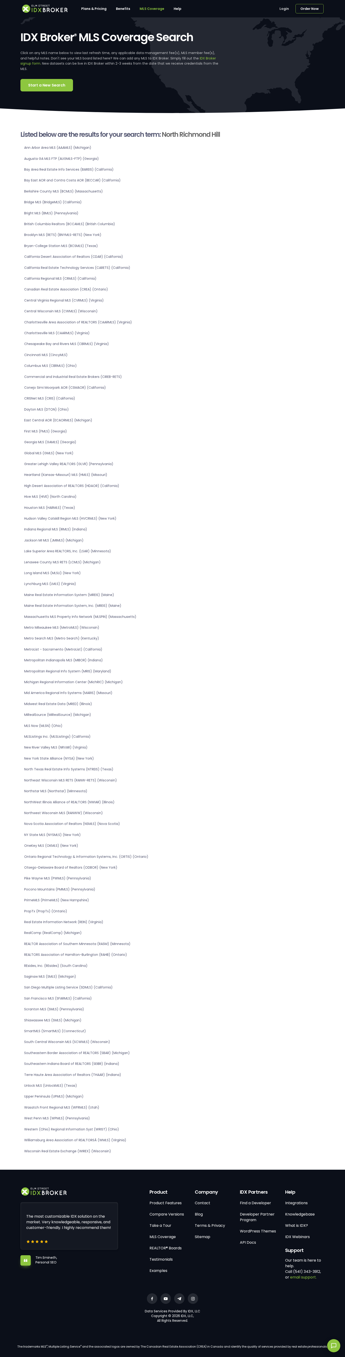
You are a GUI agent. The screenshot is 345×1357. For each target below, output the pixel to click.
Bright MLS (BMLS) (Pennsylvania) (51, 213)
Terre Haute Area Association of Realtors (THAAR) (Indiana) (72, 1074)
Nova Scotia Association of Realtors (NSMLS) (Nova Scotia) (72, 823)
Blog (199, 1214)
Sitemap (202, 1236)
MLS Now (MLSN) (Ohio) (43, 725)
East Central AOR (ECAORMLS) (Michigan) (58, 420)
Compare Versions (167, 1214)
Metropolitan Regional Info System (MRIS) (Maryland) (67, 671)
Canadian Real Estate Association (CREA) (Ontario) (66, 289)
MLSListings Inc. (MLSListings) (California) (57, 736)
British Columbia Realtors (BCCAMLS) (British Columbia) (69, 224)
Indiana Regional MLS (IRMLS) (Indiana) (55, 529)
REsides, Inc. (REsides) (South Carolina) (56, 965)
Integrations (296, 1203)
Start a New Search (46, 85)
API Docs (248, 1242)
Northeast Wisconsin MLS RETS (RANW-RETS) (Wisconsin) (70, 780)
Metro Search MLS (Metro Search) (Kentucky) (61, 638)
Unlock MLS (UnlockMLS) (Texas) (50, 1085)
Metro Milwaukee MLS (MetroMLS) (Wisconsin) (61, 627)
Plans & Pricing (94, 8)
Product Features (166, 1203)
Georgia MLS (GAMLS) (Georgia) (50, 442)
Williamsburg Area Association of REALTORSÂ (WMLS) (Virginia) (75, 1140)
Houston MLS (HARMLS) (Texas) (49, 507)
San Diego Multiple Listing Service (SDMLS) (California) (68, 987)
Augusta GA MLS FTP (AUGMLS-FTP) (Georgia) (61, 158)
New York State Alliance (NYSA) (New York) (59, 758)
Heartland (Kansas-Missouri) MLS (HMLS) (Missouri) (65, 474)
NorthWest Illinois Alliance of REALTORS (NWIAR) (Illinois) (69, 802)
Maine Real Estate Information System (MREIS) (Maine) (69, 594)
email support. (303, 1277)
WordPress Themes (258, 1231)
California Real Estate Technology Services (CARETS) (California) (77, 267)
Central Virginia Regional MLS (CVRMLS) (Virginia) (64, 300)
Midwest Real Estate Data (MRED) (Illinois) (58, 704)
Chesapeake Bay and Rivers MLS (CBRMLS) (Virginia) (66, 343)
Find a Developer (255, 1203)
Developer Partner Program (257, 1217)
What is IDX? (296, 1225)
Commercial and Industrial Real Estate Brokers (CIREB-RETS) (73, 376)
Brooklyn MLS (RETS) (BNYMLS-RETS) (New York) (62, 234)
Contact (202, 1203)
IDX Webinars (297, 1236)
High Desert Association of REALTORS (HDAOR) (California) (71, 485)
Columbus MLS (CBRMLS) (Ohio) (50, 365)
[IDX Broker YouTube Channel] (166, 1298)
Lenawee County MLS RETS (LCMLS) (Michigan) (62, 562)
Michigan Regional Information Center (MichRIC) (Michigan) (73, 682)
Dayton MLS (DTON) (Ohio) (46, 409)
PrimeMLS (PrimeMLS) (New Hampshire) (56, 900)
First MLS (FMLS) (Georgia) (45, 431)
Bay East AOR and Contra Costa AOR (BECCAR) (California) (72, 180)
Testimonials (161, 1259)
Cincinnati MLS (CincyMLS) (46, 355)
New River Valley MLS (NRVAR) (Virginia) (56, 747)
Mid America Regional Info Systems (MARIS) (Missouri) (68, 692)
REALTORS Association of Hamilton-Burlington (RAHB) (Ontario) (75, 954)
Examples (158, 1270)
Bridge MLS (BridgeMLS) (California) (53, 202)
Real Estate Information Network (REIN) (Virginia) (63, 922)
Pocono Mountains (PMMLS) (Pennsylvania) (59, 889)
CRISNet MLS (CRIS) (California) (49, 398)
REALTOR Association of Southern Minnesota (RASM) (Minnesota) (77, 943)
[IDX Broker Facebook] (152, 1298)
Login (284, 8)
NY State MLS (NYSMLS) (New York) (52, 834)
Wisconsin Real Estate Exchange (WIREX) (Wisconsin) (67, 1151)
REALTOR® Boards (166, 1248)
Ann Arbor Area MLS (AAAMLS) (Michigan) (57, 147)
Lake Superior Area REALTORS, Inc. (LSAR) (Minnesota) (67, 551)
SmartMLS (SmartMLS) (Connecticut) (55, 1031)
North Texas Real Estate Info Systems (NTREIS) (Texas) (68, 769)
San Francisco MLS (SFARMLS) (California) (58, 998)
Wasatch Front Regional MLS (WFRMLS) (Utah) (61, 1107)
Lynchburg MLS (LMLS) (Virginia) (50, 583)
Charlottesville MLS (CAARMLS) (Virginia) (57, 333)
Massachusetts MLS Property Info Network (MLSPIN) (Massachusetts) (80, 616)
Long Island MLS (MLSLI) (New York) (52, 573)
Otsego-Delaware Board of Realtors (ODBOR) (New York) (70, 867)
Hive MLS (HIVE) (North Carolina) (50, 496)
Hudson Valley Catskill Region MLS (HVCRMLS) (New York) (70, 518)
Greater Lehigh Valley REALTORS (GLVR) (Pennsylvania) (68, 464)
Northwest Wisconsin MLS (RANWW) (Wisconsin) (63, 813)
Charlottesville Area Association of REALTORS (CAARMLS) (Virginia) (78, 322)
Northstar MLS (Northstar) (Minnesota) (55, 791)
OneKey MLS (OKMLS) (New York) (51, 845)
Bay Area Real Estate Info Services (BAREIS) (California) (69, 169)
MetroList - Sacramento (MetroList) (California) (63, 649)
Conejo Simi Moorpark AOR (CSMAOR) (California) (65, 387)
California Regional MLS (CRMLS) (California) (60, 278)
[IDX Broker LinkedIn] (179, 1298)
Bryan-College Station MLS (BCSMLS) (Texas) (61, 245)
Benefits (123, 8)
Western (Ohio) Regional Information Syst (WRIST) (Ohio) (71, 1129)
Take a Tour (160, 1225)
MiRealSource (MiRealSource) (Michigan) (57, 714)
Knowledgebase (300, 1214)
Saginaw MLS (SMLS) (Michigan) (50, 976)
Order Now (309, 8)
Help (177, 8)
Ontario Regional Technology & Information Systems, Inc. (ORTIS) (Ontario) (86, 856)
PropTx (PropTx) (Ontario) (45, 911)
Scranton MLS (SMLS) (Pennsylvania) (54, 1009)
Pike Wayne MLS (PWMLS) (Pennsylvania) (57, 878)
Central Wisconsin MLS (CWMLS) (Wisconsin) (61, 311)
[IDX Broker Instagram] (193, 1298)
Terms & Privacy (210, 1225)
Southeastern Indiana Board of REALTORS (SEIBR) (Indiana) (71, 1063)
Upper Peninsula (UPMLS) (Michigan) (54, 1096)
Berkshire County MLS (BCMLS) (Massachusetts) (63, 191)
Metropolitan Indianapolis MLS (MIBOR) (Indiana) (63, 660)
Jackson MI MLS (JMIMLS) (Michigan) (54, 540)
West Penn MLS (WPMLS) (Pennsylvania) (57, 1118)
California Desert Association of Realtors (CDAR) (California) (73, 256)
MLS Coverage (152, 8)
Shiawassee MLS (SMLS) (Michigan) (52, 1020)
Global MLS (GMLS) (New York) (48, 453)
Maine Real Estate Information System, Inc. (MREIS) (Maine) (72, 605)
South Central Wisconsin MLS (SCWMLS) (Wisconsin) (67, 1041)
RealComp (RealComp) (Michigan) (53, 932)
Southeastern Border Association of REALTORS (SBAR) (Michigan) (77, 1053)
